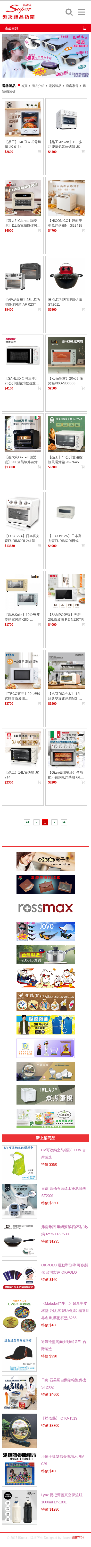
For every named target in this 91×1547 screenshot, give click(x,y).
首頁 (24, 86)
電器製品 (55, 86)
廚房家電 (72, 86)
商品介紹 (38, 86)
